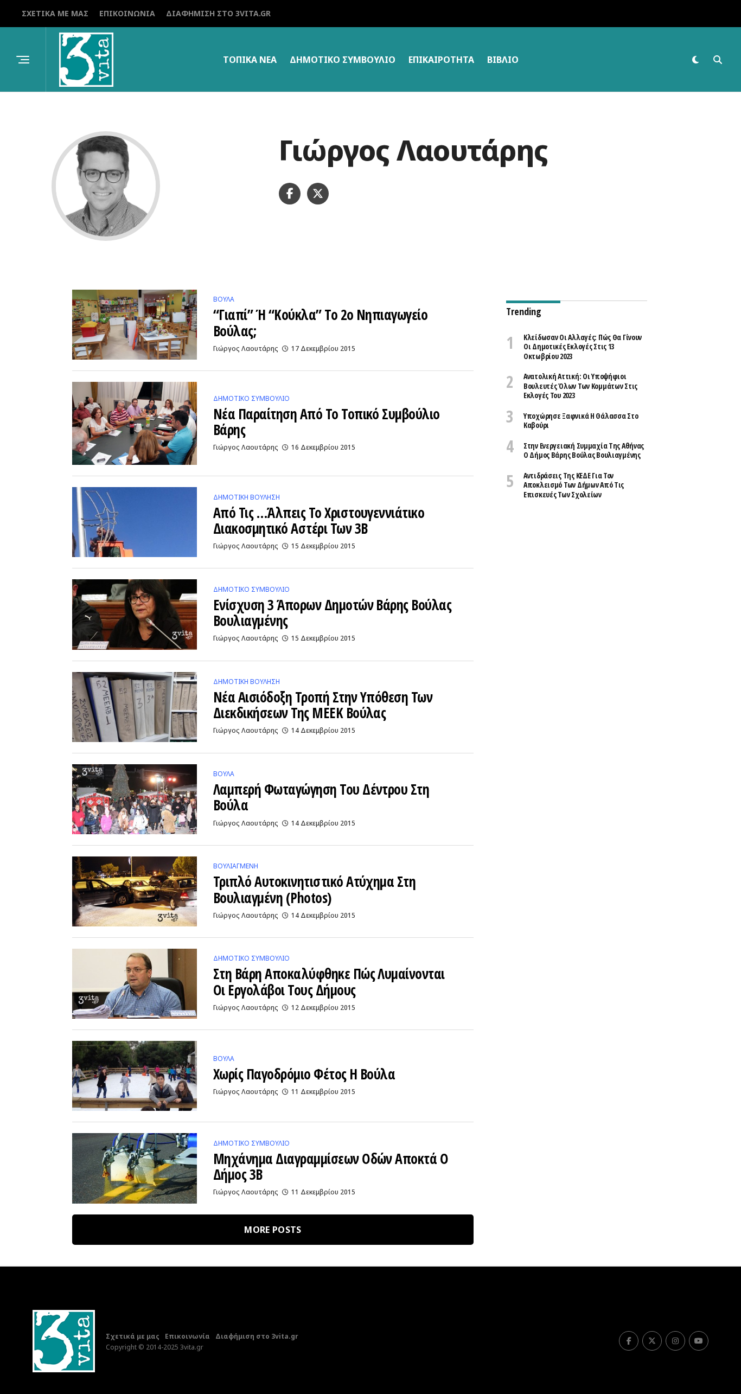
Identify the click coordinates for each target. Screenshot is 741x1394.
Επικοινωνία (127, 13)
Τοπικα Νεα (250, 60)
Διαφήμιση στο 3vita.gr (218, 13)
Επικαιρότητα (441, 60)
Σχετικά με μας (55, 13)
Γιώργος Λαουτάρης (245, 348)
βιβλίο (503, 60)
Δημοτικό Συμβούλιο (342, 60)
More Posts (272, 1230)
